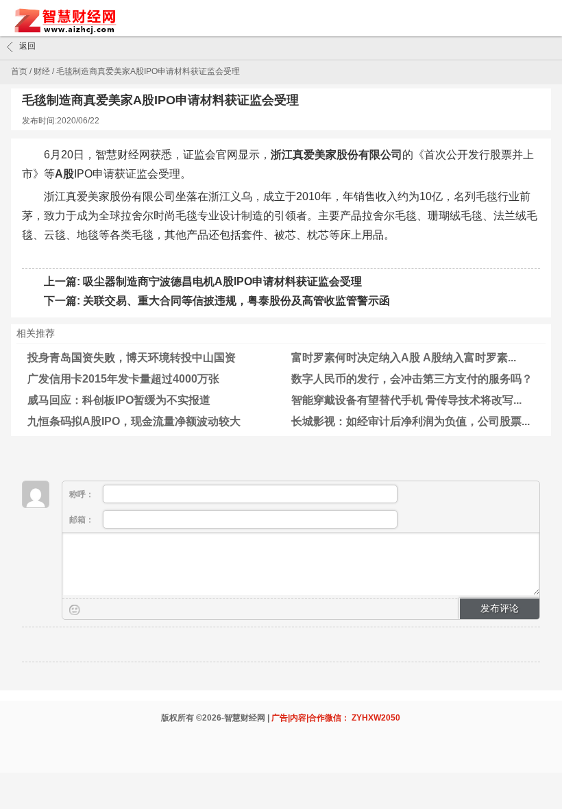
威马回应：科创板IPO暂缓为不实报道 (118, 400)
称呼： (82, 494)
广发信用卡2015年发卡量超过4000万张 (123, 379)
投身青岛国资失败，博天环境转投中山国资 (131, 357)
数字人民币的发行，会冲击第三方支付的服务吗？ (412, 379)
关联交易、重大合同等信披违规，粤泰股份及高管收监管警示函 (236, 300)
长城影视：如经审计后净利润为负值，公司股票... (410, 421)
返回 (27, 46)
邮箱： (82, 519)
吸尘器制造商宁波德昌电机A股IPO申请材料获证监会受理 (222, 281)
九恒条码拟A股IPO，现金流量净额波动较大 (134, 421)
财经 (42, 71)
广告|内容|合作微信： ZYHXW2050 (335, 718)
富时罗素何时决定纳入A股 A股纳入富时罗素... (403, 357)
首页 (19, 71)
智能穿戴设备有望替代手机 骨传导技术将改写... (406, 400)
